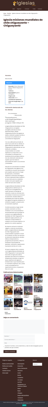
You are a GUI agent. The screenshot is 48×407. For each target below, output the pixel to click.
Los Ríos (20, 382)
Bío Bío (9, 13)
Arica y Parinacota (22, 368)
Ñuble (19, 390)
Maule (19, 388)
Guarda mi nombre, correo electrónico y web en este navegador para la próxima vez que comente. (24, 346)
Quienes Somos (6, 370)
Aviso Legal (5, 373)
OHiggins (20, 393)
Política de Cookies (7, 366)
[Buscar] (44, 364)
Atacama (20, 370)
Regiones (19, 8)
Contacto (40, 8)
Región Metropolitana (23, 395)
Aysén (19, 373)
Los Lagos (20, 380)
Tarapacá (20, 397)
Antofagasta (21, 363)
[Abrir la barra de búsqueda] (46, 9)
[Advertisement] (24, 37)
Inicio (14, 8)
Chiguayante (8, 313)
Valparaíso (20, 400)
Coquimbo (20, 377)
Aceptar (24, 405)
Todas (34, 8)
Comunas (27, 8)
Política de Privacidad (8, 363)
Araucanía (20, 366)
